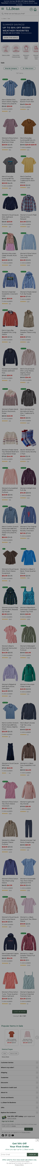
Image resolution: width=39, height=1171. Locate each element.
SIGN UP (32, 1154)
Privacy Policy (19, 1164)
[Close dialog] (37, 1140)
